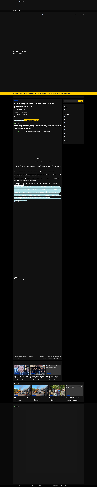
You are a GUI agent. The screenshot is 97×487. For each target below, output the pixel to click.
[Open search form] (83, 93)
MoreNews (69, 485)
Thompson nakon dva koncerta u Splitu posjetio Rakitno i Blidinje (37, 377)
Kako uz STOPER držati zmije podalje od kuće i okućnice (74, 398)
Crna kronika (32, 93)
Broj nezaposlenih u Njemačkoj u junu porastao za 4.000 (30, 183)
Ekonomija (44, 93)
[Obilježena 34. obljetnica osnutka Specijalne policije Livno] (57, 390)
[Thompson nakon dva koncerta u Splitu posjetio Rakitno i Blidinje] (37, 370)
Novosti (26, 93)
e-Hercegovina (19, 51)
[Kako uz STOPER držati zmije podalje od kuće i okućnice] (74, 390)
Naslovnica (15, 93)
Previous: (23, 356)
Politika (39, 93)
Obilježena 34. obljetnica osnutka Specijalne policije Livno (56, 398)
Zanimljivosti (56, 93)
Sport (21, 93)
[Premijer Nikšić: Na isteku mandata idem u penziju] (53, 370)
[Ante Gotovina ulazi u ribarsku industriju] (21, 370)
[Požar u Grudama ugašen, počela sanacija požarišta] (22, 390)
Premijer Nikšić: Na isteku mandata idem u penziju (52, 377)
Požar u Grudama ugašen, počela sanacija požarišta (21, 398)
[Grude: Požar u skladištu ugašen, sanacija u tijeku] (40, 390)
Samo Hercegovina (65, 93)
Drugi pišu (17, 373)
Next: (50, 356)
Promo (50, 93)
